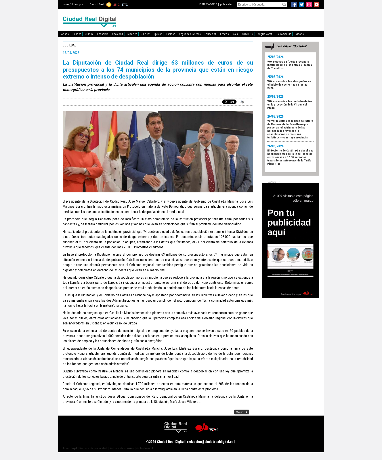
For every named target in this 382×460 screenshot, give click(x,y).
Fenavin (224, 34)
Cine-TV (145, 34)
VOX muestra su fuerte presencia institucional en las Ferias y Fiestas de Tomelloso (289, 65)
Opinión (157, 34)
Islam (236, 34)
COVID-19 (247, 34)
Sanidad (170, 34)
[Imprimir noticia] (241, 102)
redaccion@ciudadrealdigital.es (210, 442)
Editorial (299, 34)
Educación (210, 34)
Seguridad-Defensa (190, 34)
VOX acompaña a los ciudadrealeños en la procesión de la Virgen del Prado (289, 104)
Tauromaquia (283, 34)
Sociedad (117, 34)
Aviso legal (70, 448)
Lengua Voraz (264, 34)
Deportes (132, 34)
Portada (64, 34)
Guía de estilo (145, 448)
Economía (102, 34)
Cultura (89, 34)
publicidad (226, 4)
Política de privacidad (93, 448)
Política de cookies (121, 448)
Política (77, 34)
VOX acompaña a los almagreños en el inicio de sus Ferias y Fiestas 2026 (289, 85)
